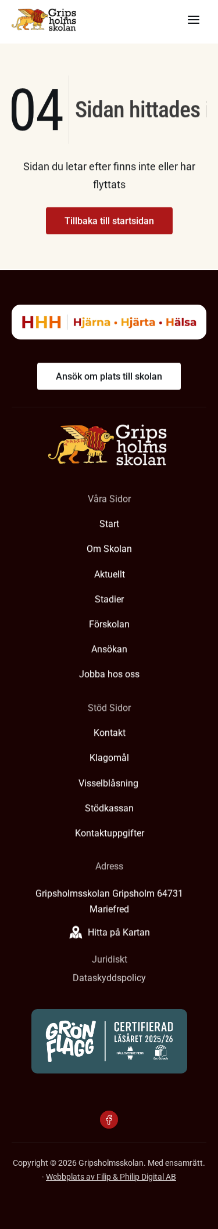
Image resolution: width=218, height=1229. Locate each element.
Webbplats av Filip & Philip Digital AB (111, 1176)
